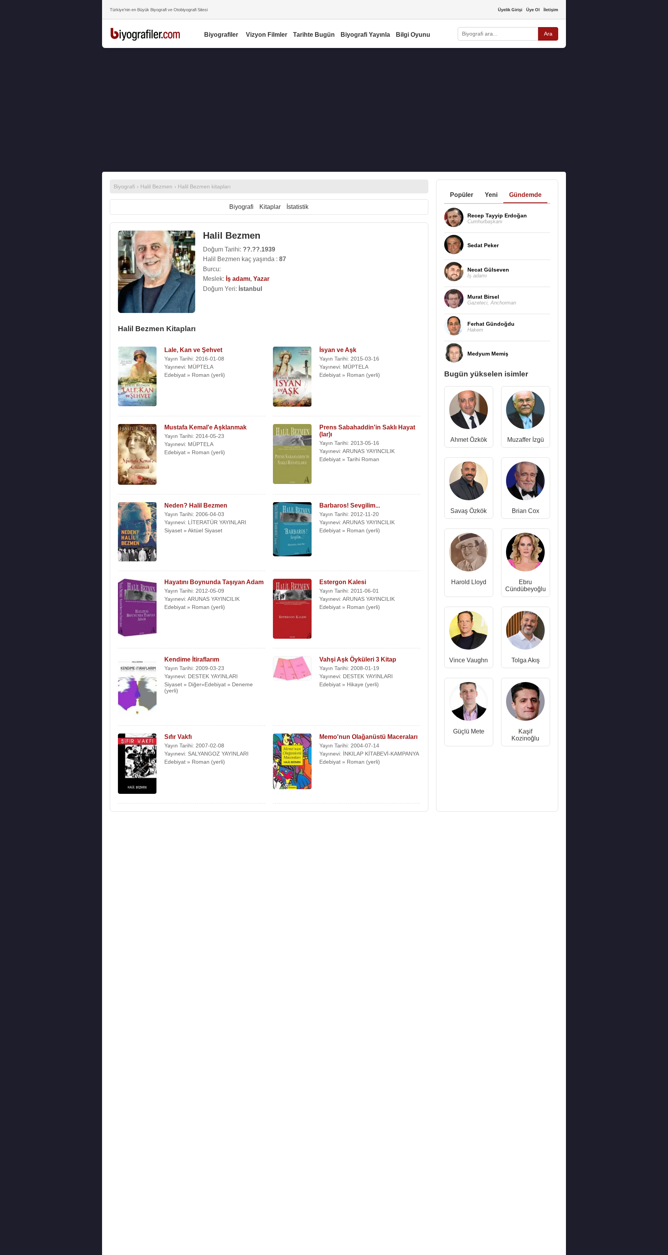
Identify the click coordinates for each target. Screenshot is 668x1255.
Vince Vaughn (468, 660)
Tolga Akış (525, 660)
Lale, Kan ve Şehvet (193, 350)
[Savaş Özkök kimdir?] (468, 483)
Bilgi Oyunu (413, 34)
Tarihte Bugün (314, 34)
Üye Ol (533, 9)
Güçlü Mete (468, 731)
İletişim (551, 9)
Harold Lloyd (468, 582)
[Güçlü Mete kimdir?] (468, 703)
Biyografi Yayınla (365, 34)
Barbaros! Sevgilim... (349, 505)
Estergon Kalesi (342, 582)
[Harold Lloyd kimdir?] (468, 554)
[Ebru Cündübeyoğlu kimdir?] (525, 554)
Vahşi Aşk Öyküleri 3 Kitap (357, 659)
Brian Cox (525, 511)
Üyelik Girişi (510, 9)
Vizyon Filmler (266, 34)
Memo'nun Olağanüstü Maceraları (368, 737)
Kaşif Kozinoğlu (525, 735)
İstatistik (297, 206)
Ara (548, 34)
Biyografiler (221, 34)
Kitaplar (270, 206)
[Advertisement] (334, 110)
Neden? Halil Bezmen (195, 505)
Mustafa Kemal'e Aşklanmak (205, 427)
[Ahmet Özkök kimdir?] (468, 411)
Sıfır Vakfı (178, 737)
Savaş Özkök (468, 511)
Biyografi (241, 206)
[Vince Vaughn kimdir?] (468, 632)
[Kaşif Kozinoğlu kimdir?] (525, 703)
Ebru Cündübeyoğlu (525, 585)
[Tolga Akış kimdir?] (525, 632)
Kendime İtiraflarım (191, 659)
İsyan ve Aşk (337, 350)
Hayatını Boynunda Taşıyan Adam (214, 582)
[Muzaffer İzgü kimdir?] (525, 411)
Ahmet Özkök (468, 439)
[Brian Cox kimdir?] (525, 483)
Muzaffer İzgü (525, 439)
